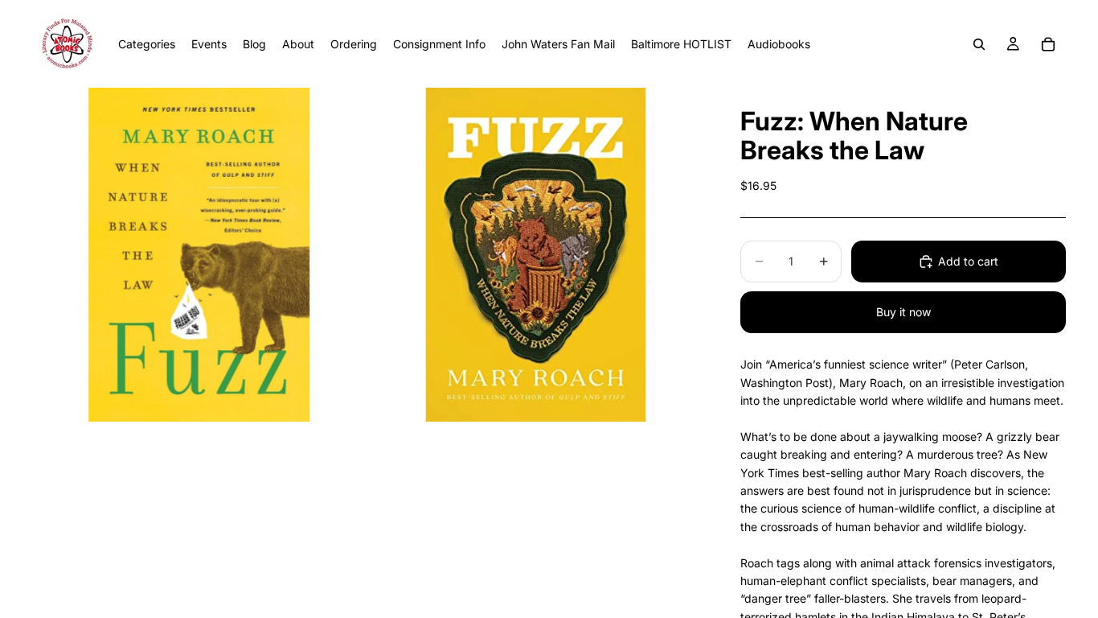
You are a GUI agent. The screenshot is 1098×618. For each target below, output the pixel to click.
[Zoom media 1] (199, 255)
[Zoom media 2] (536, 255)
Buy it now (903, 312)
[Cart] (1048, 44)
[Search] (979, 44)
